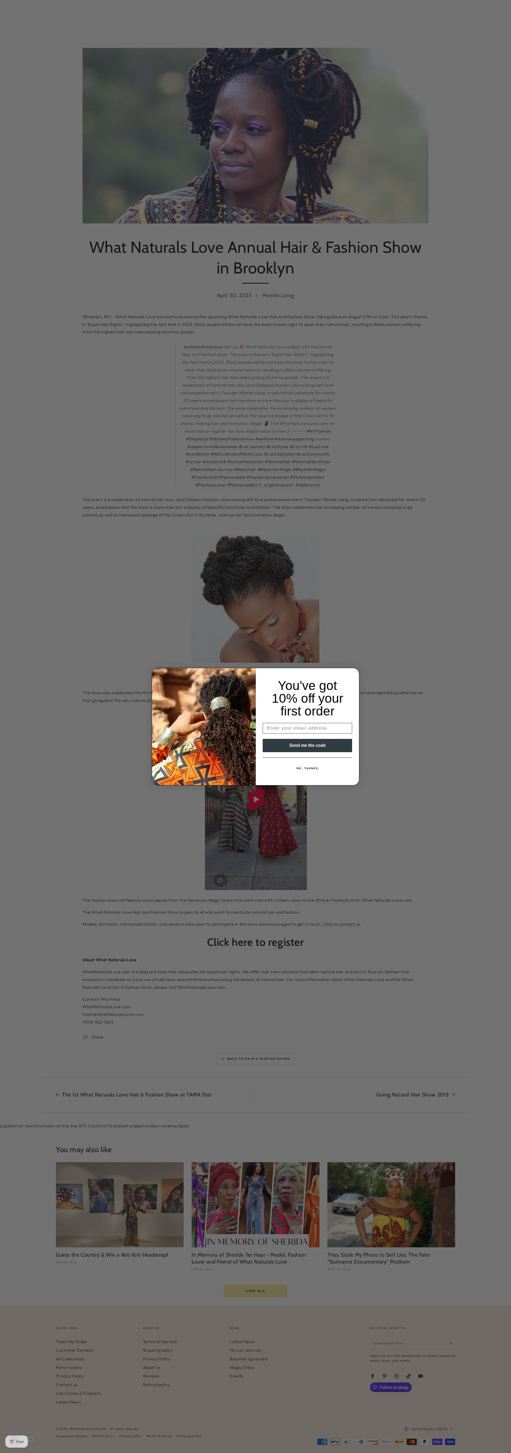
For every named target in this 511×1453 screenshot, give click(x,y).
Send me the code (307, 745)
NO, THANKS (307, 768)
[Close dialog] (353, 673)
